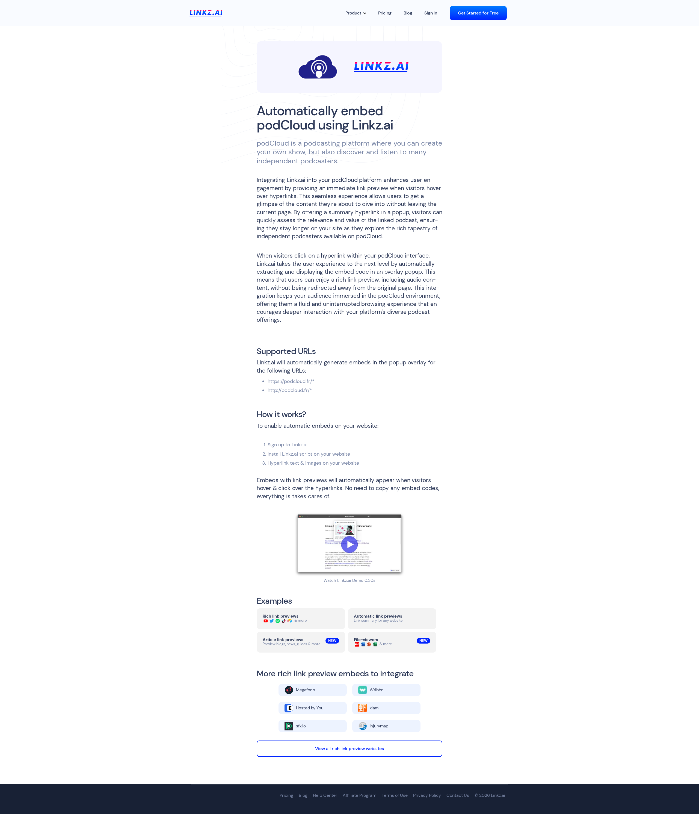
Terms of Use (395, 795)
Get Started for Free (478, 13)
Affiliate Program (359, 795)
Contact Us (457, 795)
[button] (356, 13)
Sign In (430, 13)
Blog (408, 13)
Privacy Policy (427, 795)
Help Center (325, 795)
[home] (206, 13)
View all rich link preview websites (349, 748)
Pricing (385, 13)
